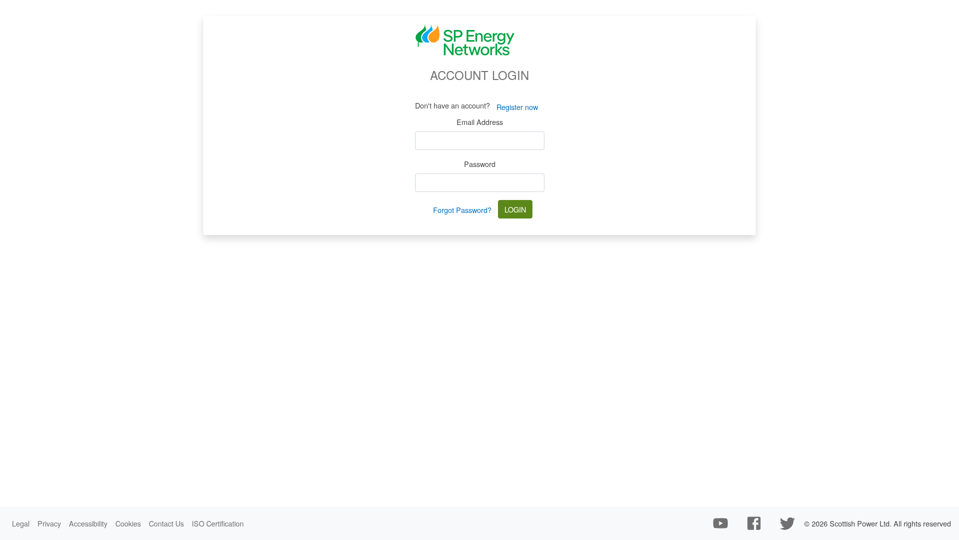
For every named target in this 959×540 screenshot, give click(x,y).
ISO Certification (218, 523)
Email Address (480, 121)
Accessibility (88, 523)
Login (515, 209)
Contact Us (166, 523)
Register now (517, 107)
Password (479, 163)
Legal (20, 523)
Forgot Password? (462, 209)
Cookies (128, 523)
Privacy (49, 523)
